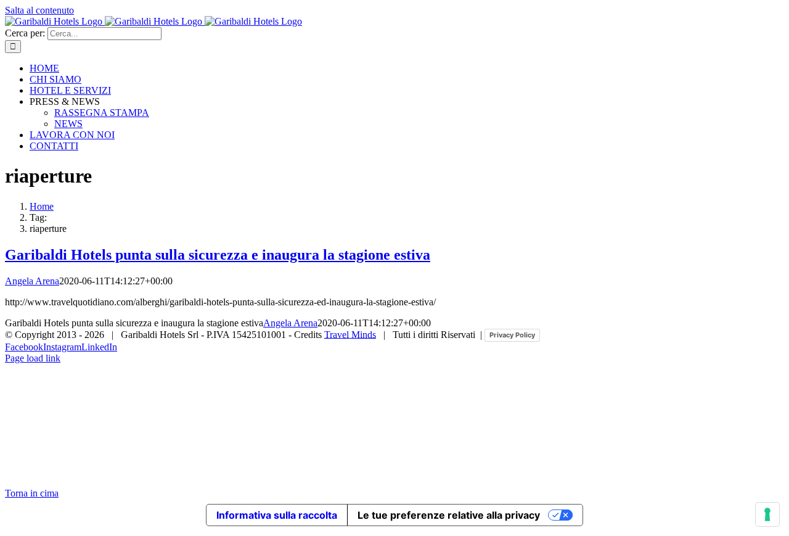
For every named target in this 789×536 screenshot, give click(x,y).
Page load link (32, 358)
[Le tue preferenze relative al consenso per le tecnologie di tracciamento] (767, 514)
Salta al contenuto (39, 10)
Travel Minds (350, 334)
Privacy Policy (512, 335)
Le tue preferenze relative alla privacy (449, 515)
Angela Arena (32, 281)
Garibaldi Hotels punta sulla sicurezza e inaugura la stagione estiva (217, 255)
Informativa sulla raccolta (276, 515)
